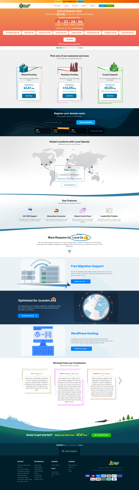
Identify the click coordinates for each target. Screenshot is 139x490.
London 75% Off (77, 32)
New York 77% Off (44, 32)
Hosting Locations (38, 479)
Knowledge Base (38, 469)
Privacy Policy (54, 472)
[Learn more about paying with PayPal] (103, 475)
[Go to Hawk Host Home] (25, 5)
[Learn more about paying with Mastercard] (92, 475)
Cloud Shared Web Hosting (23, 465)
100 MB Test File (70, 179)
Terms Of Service (104, 470)
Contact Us (71, 467)
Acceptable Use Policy (114, 470)
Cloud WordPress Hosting (23, 471)
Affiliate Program (38, 467)
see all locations (69, 185)
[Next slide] (120, 380)
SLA (52, 476)
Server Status (37, 465)
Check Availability (85, 122)
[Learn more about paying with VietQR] (92, 479)
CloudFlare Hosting (28, 315)
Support (102, 5)
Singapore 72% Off (110, 32)
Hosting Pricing (38, 475)
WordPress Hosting (81, 348)
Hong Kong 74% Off (93, 32)
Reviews (36, 473)
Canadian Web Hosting (22, 477)
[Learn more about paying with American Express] (98, 475)
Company (92, 5)
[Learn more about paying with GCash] (114, 479)
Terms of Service (55, 474)
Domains (84, 5)
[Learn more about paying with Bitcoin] (108, 475)
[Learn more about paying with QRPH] (103, 479)
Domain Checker (55, 465)
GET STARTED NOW (101, 435)
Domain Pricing (37, 477)
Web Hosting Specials (22, 481)
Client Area (110, 5)
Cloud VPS (75, 5)
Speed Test (79, 179)
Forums (70, 471)
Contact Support (71, 451)
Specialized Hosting (22, 475)
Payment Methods (38, 471)
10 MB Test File (61, 179)
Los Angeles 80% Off (12, 32)
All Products (57, 5)
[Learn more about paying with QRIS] (98, 479)
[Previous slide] (18, 380)
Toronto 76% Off (61, 32)
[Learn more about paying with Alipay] (114, 475)
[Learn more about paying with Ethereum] (119, 475)
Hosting (66, 5)
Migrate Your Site (80, 281)
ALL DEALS (69, 39)
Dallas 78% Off (29, 32)
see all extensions (95, 131)
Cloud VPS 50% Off (128, 32)
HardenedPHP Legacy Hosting (24, 479)
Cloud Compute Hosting (23, 469)
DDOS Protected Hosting (23, 473)
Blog (69, 469)
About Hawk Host (72, 465)
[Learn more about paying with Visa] (87, 475)
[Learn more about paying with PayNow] (108, 479)
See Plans (29, 96)
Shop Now (81, 1)
